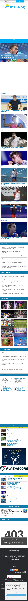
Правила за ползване (14, 559)
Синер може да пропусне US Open (9, 279)
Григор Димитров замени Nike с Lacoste (11, 367)
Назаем (21, 427)
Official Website (4, 515)
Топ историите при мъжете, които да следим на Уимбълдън (13, 444)
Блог (14, 425)
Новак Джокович (5, 383)
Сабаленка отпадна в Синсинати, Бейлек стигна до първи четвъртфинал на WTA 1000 (13, 129)
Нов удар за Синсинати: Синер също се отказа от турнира (13, 290)
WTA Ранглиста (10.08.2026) (20, 378)
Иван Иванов (6, 390)
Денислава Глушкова (20, 390)
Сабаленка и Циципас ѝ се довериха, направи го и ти (14, 356)
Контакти (14, 566)
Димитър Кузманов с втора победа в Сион (11, 201)
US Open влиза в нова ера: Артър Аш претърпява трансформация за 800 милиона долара (13, 282)
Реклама (14, 561)
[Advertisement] (14, 24)
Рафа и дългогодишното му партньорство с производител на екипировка (11, 353)
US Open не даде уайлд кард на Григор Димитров (13, 276)
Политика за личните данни (12, 592)
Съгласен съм (9, 594)
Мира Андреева (18, 383)
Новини (14, 474)
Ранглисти (4, 374)
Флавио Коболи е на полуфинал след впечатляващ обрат (14, 56)
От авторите (7, 427)
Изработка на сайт (19, 572)
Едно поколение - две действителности (12, 430)
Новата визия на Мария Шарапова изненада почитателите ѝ (12, 263)
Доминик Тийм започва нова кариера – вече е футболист (12, 252)
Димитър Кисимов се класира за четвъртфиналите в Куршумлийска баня (14, 483)
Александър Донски (7, 389)
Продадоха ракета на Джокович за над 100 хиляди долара (13, 360)
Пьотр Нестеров (6, 387)
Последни (21, 476)
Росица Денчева (19, 388)
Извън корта (4, 243)
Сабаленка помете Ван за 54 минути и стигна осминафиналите (11, 238)
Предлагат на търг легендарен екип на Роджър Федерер (12, 364)
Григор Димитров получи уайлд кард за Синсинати (13, 293)
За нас (14, 564)
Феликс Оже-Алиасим (6, 382)
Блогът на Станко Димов (12, 438)
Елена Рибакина (18, 380)
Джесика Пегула (18, 381)
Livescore (10, 515)
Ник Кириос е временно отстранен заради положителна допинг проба (14, 220)
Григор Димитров (6, 386)
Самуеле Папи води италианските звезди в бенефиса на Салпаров (13, 111)
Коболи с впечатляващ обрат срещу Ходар (11, 165)
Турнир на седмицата (14, 506)
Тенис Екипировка (6, 349)
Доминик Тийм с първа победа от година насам (12, 369)
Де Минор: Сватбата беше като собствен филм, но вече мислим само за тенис (13, 248)
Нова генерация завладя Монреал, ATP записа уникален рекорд (12, 286)
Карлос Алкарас (5, 380)
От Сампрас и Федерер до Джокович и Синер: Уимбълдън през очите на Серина (14, 440)
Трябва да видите (5, 272)
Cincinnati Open (8, 509)
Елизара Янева (19, 386)
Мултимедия (4, 298)
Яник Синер (4, 379)
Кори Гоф (17, 382)
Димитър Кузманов (7, 388)
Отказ (7, 597)
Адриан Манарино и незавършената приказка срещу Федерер (13, 435)
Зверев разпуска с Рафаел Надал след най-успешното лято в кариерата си (14, 267)
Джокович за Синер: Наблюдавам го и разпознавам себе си (13, 184)
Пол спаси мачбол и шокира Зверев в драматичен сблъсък (12, 148)
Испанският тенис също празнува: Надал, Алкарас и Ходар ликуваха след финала (13, 259)
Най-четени (7, 476)
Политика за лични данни (14, 563)
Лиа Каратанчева (20, 389)
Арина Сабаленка (19, 379)
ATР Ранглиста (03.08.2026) (7, 378)
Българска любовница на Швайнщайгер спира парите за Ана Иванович (14, 256)
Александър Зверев (6, 381)
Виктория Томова (20, 387)
